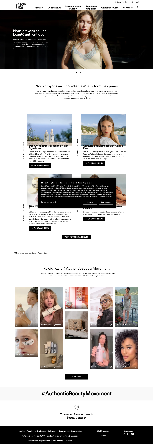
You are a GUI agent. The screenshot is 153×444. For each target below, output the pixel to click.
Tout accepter (106, 202)
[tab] (76, 72)
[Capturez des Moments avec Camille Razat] (104, 141)
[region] (77, 193)
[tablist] (76, 72)
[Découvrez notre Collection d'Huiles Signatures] (49, 141)
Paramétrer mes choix (48, 202)
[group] (76, 43)
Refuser (90, 202)
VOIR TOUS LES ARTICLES (76, 237)
